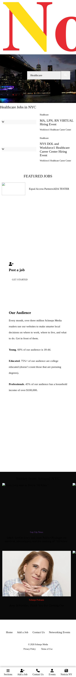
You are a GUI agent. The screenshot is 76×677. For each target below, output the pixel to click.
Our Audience (20, 313)
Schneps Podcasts (36, 600)
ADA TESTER (61, 188)
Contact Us (38, 674)
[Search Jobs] (65, 75)
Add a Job (22, 674)
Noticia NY (66, 674)
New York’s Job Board (11, 70)
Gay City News (36, 532)
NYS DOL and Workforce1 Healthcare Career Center (55, 149)
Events (52, 674)
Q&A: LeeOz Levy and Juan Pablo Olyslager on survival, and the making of (36, 539)
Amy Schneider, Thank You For (36, 605)
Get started (20, 279)
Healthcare (44, 115)
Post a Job (12, 89)
